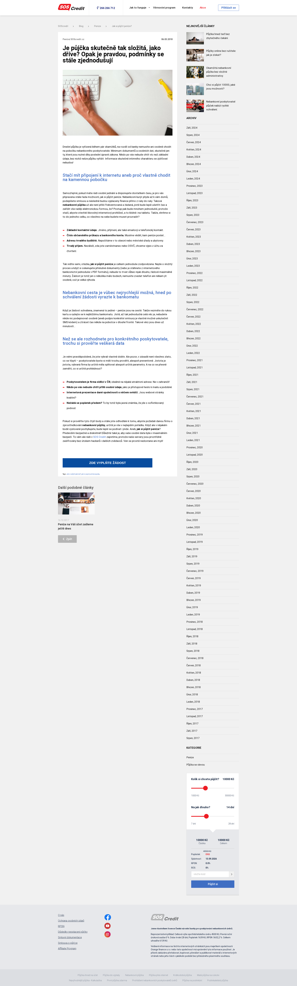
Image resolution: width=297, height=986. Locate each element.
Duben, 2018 (193, 680)
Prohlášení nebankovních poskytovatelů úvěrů (154, 980)
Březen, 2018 (193, 687)
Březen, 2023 (193, 251)
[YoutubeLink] (107, 926)
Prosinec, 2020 (194, 447)
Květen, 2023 (193, 236)
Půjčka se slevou (195, 764)
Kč (232, 779)
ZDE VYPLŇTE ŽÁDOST (107, 463)
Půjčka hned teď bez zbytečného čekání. (218, 36)
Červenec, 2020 (194, 483)
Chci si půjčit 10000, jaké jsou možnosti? (220, 86)
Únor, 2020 (192, 520)
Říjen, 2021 (192, 374)
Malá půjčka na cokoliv (208, 975)
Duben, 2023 (193, 244)
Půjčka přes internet (158, 975)
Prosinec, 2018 (194, 621)
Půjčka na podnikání (192, 980)
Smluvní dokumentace (70, 937)
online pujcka (94, 474)
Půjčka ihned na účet (88, 975)
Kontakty (187, 7)
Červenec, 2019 (194, 571)
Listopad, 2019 (194, 541)
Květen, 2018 (193, 672)
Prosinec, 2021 (194, 360)
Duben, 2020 (193, 505)
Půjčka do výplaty (111, 975)
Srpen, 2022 (192, 302)
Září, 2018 (191, 643)
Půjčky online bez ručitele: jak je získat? (221, 52)
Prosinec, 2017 (194, 709)
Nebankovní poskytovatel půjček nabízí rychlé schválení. (220, 105)
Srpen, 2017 (192, 738)
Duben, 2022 (193, 331)
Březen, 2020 (193, 512)
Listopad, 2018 (194, 629)
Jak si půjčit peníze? (122, 26)
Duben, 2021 (193, 418)
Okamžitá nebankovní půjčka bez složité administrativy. (218, 71)
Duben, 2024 (193, 156)
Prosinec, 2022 (194, 273)
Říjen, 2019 (192, 549)
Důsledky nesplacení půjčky (73, 932)
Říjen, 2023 (192, 200)
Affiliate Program (67, 948)
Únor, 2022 (192, 345)
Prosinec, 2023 (194, 185)
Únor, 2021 (192, 432)
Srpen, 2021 (192, 389)
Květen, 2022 (193, 323)
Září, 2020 (191, 469)
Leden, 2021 (193, 440)
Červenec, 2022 (194, 309)
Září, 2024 (191, 127)
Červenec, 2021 (194, 396)
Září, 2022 (191, 294)
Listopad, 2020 (194, 454)
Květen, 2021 (193, 411)
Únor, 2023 (192, 258)
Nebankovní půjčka (134, 975)
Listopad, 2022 (194, 280)
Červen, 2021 (193, 403)
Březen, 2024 (193, 164)
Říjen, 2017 (192, 723)
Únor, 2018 (192, 694)
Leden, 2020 (193, 527)
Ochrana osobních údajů (71, 921)
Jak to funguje (137, 7)
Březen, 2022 (193, 338)
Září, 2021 (191, 382)
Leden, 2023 (193, 265)
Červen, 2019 (193, 578)
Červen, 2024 (193, 142)
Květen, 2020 (193, 498)
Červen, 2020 (193, 491)
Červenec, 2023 (194, 222)
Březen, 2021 (193, 425)
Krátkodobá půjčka (182, 975)
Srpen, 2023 (192, 214)
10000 (226, 779)
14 (228, 807)
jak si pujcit (86, 474)
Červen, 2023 (193, 229)
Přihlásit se (228, 7)
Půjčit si (213, 884)
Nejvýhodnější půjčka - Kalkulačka (85, 980)
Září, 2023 (191, 207)
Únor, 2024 (192, 171)
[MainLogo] (72, 8)
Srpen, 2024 (192, 135)
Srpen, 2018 (192, 650)
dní (232, 807)
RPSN (61, 926)
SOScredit (63, 26)
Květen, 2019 (193, 585)
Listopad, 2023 (194, 193)
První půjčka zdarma (117, 980)
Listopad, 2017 (194, 716)
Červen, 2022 (193, 316)
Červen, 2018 (193, 665)
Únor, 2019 (192, 607)
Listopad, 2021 (194, 367)
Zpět (68, 539)
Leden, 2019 (193, 614)
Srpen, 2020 (192, 476)
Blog (81, 26)
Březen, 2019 (193, 600)
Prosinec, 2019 (194, 534)
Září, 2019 (191, 556)
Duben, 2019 (193, 592)
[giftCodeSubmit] (231, 874)
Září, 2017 (191, 730)
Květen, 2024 (193, 149)
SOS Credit (99, 436)
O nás (61, 915)
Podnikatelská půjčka (217, 980)
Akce (203, 7)
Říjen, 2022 (192, 287)
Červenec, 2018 (194, 658)
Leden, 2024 (193, 178)
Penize (97, 26)
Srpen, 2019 (192, 563)
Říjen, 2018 (192, 636)
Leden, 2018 (193, 701)
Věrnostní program (164, 7)
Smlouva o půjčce (67, 943)
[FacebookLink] (107, 917)
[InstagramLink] (107, 934)
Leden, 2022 (193, 353)
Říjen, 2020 (192, 462)
